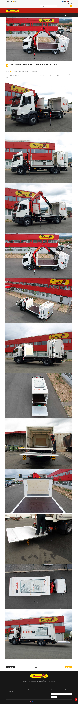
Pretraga (71, 6)
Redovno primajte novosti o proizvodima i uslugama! (61, 689)
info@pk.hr (16, 1)
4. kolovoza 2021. (13, 66)
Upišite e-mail (54, 691)
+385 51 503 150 (9, 1)
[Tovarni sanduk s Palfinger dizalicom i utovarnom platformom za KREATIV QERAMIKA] (39, 39)
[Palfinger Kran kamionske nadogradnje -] (12, 10)
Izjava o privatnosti (9, 701)
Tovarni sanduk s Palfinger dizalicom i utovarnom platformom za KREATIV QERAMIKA (34, 64)
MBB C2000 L (12, 71)
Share (36, 667)
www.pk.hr (9, 692)
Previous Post (10, 667)
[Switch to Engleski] (32, 701)
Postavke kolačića (17, 701)
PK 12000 (33, 69)
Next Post (68, 667)
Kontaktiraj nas (26, 701)
